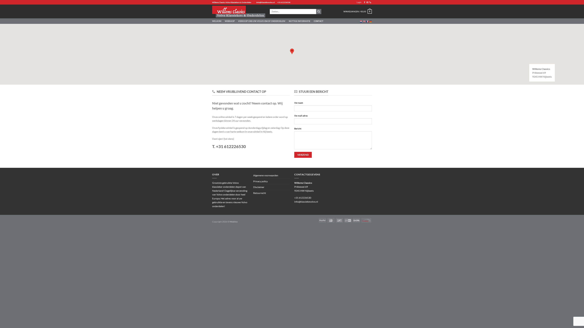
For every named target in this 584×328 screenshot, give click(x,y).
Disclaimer (258, 187)
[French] (367, 21)
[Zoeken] (318, 11)
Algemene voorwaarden (265, 175)
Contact (318, 21)
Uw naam (298, 102)
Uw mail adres (301, 115)
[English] (364, 21)
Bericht (297, 128)
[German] (370, 21)
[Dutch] (361, 21)
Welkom (216, 21)
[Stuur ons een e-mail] (367, 2)
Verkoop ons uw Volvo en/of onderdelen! (261, 21)
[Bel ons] (370, 2)
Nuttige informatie (299, 21)
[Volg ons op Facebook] (364, 2)
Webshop (230, 21)
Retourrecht (259, 192)
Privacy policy (260, 181)
